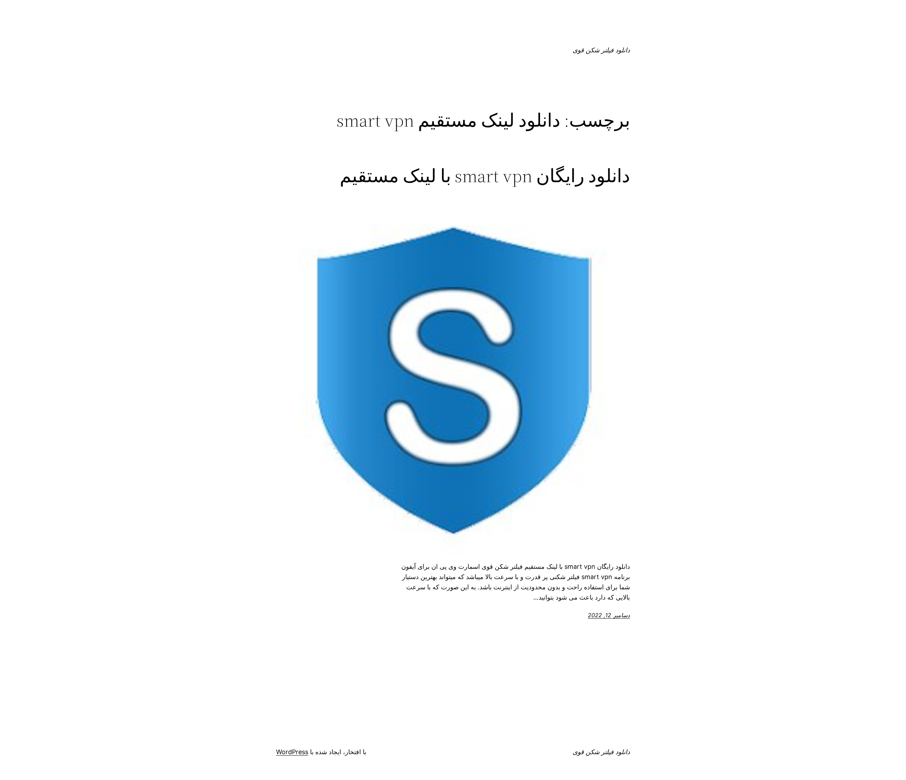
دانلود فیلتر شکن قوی (601, 50)
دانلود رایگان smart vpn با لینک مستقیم (485, 175)
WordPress (292, 752)
